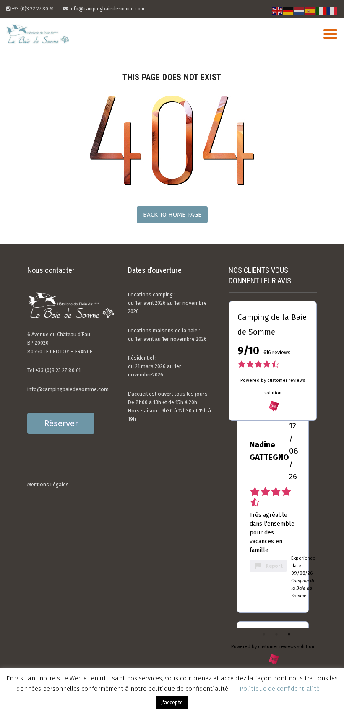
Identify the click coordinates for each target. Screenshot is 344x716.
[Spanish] (310, 10)
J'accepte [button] (172, 702)
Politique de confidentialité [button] (280, 689)
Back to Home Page (172, 214)
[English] (277, 10)
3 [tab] (289, 634)
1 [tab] (264, 634)
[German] (288, 10)
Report (274, 566)
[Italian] (321, 10)
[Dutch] (299, 10)
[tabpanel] (273, 510)
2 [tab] (276, 634)
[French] (332, 10)
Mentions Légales (48, 484)
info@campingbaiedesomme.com (68, 389)
